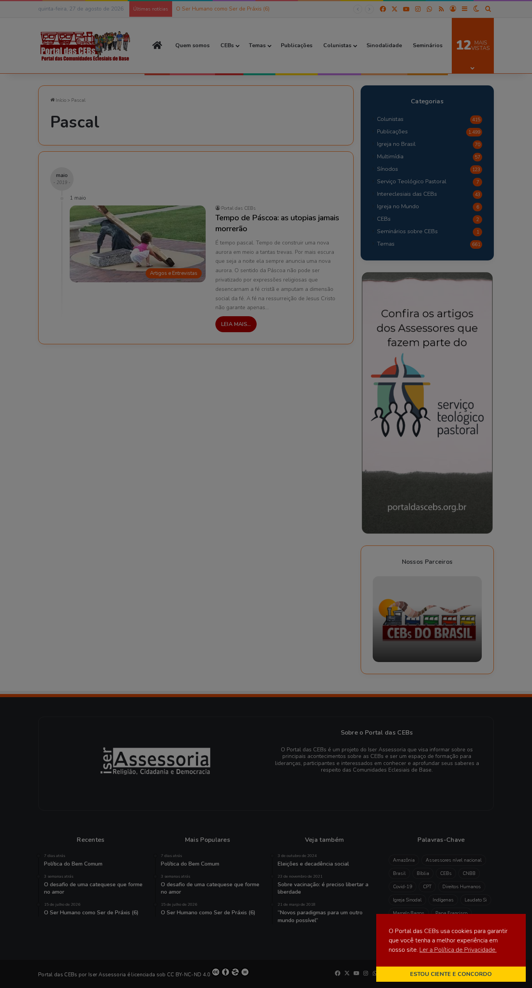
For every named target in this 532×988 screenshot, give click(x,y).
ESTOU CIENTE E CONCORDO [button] (451, 974)
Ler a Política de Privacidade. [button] (458, 950)
